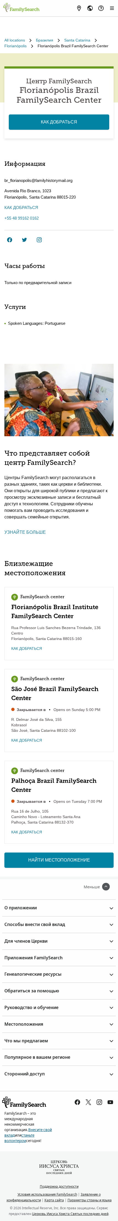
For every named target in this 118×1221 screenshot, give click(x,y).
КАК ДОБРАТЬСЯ (59, 122)
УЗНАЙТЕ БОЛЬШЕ (25, 532)
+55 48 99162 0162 (21, 218)
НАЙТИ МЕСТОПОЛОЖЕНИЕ (59, 860)
